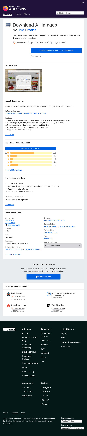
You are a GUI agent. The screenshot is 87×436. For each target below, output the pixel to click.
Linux (43, 357)
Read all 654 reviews (13, 170)
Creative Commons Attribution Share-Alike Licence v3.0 (26, 421)
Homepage (9, 220)
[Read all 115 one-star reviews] (31, 165)
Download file (36, 56)
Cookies (15, 413)
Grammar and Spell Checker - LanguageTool (64, 294)
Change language (67, 418)
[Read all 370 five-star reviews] (31, 153)
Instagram (46, 387)
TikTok (44, 396)
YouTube (45, 391)
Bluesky (45, 400)
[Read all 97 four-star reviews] (31, 156)
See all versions (50, 232)
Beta (63, 337)
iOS (43, 349)
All (42, 361)
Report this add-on (12, 254)
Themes (18, 14)
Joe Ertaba (27, 30)
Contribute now (44, 277)
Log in (82, 2)
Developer (27, 396)
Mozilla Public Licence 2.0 (54, 220)
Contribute (27, 391)
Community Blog (30, 363)
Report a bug (28, 371)
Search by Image (18, 305)
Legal (23, 413)
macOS (44, 344)
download (48, 238)
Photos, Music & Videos (30, 249)
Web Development (12, 249)
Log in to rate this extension (30, 148)
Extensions (7, 14)
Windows (45, 340)
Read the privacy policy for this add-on (59, 226)
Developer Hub (29, 352)
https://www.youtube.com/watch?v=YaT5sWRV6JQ (25, 113)
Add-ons (26, 329)
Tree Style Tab (57, 305)
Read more (9, 135)
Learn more (9, 205)
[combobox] (70, 13)
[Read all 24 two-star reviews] (31, 162)
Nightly (64, 333)
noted (24, 419)
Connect (26, 387)
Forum (25, 367)
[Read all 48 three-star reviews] (31, 159)
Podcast (45, 404)
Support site (10, 223)
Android (45, 353)
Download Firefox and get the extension (56, 50)
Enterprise (65, 346)
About (25, 333)
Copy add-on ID (13, 225)
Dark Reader (16, 293)
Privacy (5, 413)
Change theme (66, 425)
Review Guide (28, 376)
